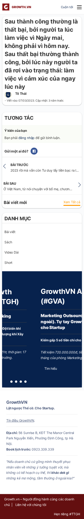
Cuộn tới (67, 7)
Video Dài (11, 252)
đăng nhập (26, 138)
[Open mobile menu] (79, 7)
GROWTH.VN (21, 7)
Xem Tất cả (71, 202)
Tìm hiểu (38, 368)
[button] (11, 381)
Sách (8, 242)
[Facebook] (34, 151)
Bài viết (9, 232)
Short (8, 263)
